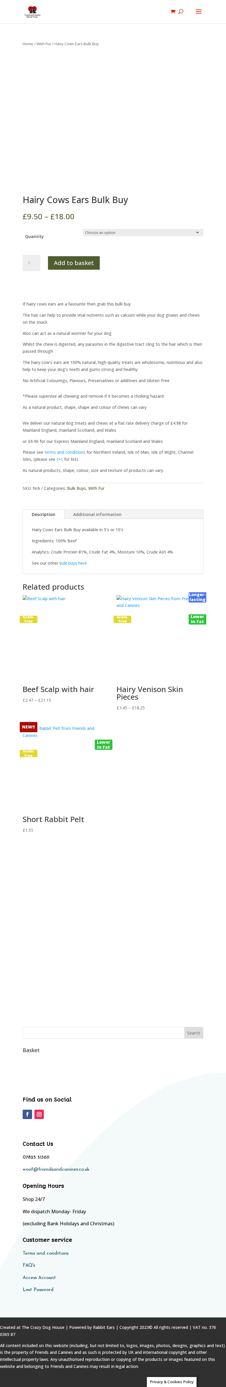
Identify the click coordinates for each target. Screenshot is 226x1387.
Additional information (97, 514)
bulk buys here (73, 563)
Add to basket (74, 263)
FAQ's (29, 1265)
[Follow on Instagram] (39, 1114)
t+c (59, 459)
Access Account (39, 1277)
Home (28, 43)
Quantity (34, 236)
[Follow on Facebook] (27, 1114)
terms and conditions (64, 452)
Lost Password (38, 1290)
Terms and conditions (46, 1253)
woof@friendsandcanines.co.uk (56, 1169)
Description (43, 514)
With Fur (43, 43)
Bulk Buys (76, 488)
